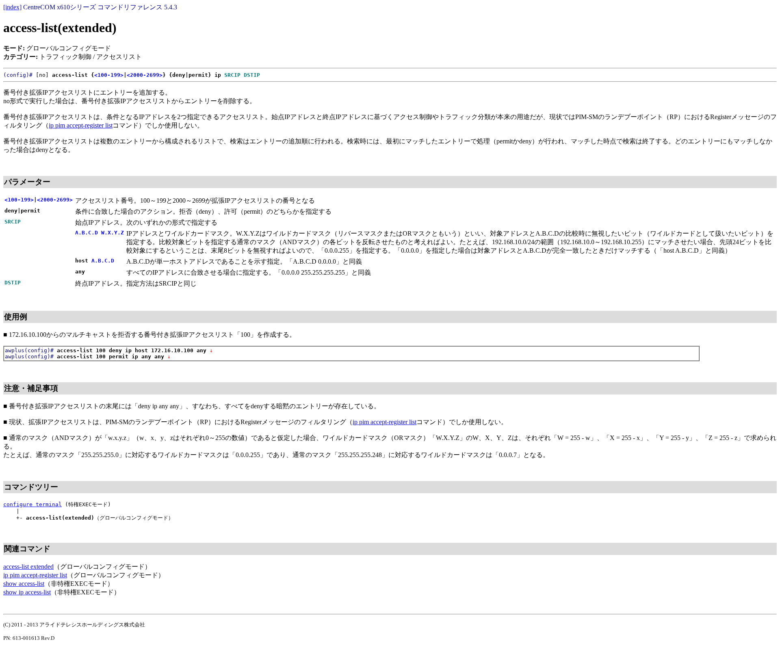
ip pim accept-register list (81, 125)
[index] (12, 7)
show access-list (23, 583)
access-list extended (28, 566)
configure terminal (32, 504)
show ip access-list (27, 592)
